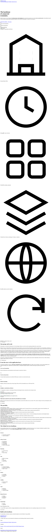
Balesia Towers (21, 526)
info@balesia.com (3, 530)
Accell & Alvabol (9, 526)
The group (9, 21)
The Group (2, 1)
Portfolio (10, 1)
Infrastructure (6, 1)
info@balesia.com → (3, 515)
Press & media (8, 530)
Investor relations (14, 530)
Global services (13, 522)
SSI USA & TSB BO (15, 526)
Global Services (14, 1)
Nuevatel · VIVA (3, 526)
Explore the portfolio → (4, 21)
